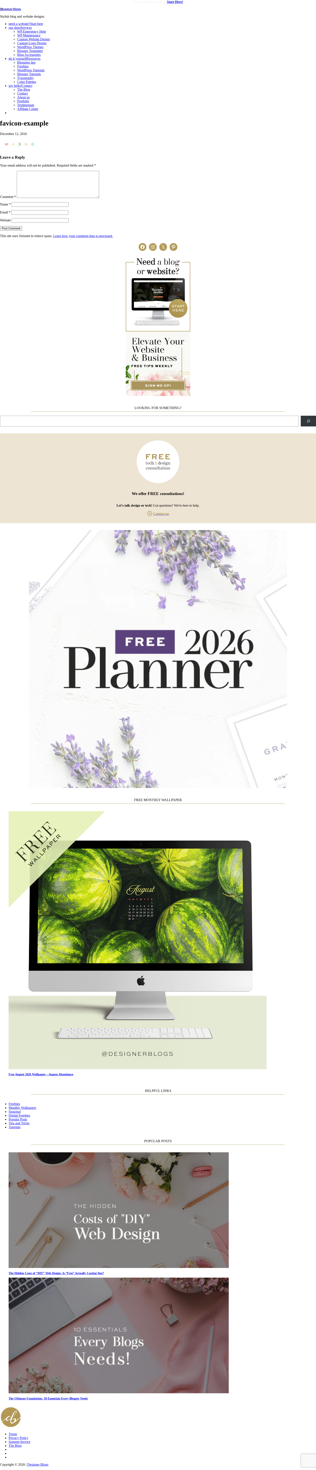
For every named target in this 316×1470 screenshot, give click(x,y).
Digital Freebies (19, 1115)
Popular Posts (18, 1119)
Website (5, 220)
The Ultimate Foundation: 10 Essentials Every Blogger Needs (48, 1398)
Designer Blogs (10, 9)
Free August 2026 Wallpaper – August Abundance (41, 1074)
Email (5, 212)
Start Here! (175, 2)
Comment (8, 197)
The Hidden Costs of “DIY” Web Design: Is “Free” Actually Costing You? (56, 1273)
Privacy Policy (18, 1438)
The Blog (15, 1445)
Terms (13, 1434)
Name (5, 204)
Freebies (14, 1104)
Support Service (19, 1442)
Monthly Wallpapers (22, 1108)
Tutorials (14, 1127)
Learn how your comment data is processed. (83, 236)
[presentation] (162, 940)
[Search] (308, 421)
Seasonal (15, 1111)
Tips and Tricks (19, 1123)
